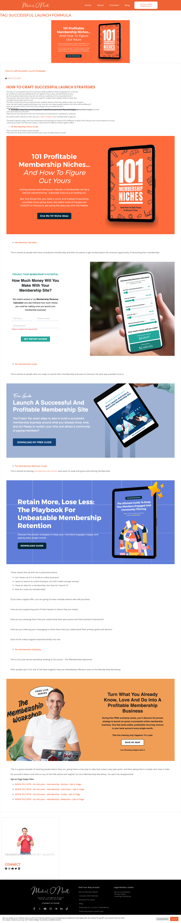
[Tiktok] (66, 908)
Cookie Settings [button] (162, 919)
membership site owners (46, 471)
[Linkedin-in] (61, 908)
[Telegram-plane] (56, 908)
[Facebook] (6, 869)
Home (88, 5)
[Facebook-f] (34, 908)
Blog (127, 5)
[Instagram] (9, 869)
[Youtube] (45, 908)
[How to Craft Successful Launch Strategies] (90, 41)
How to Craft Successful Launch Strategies (25, 71)
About (100, 5)
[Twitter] (16, 869)
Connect (114, 5)
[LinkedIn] (19, 869)
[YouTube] (12, 869)
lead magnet (46, 117)
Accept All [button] (174, 919)
